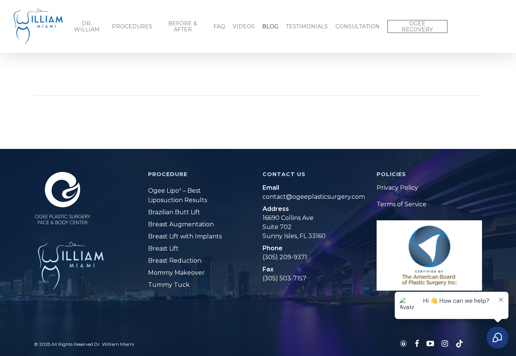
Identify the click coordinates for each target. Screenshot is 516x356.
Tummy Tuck (169, 284)
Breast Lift (163, 248)
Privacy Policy (397, 187)
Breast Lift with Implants (185, 236)
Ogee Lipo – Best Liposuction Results (177, 195)
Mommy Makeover (176, 272)
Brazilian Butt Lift (174, 212)
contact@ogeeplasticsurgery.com (306, 196)
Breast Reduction (174, 260)
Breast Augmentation (181, 224)
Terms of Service (401, 204)
